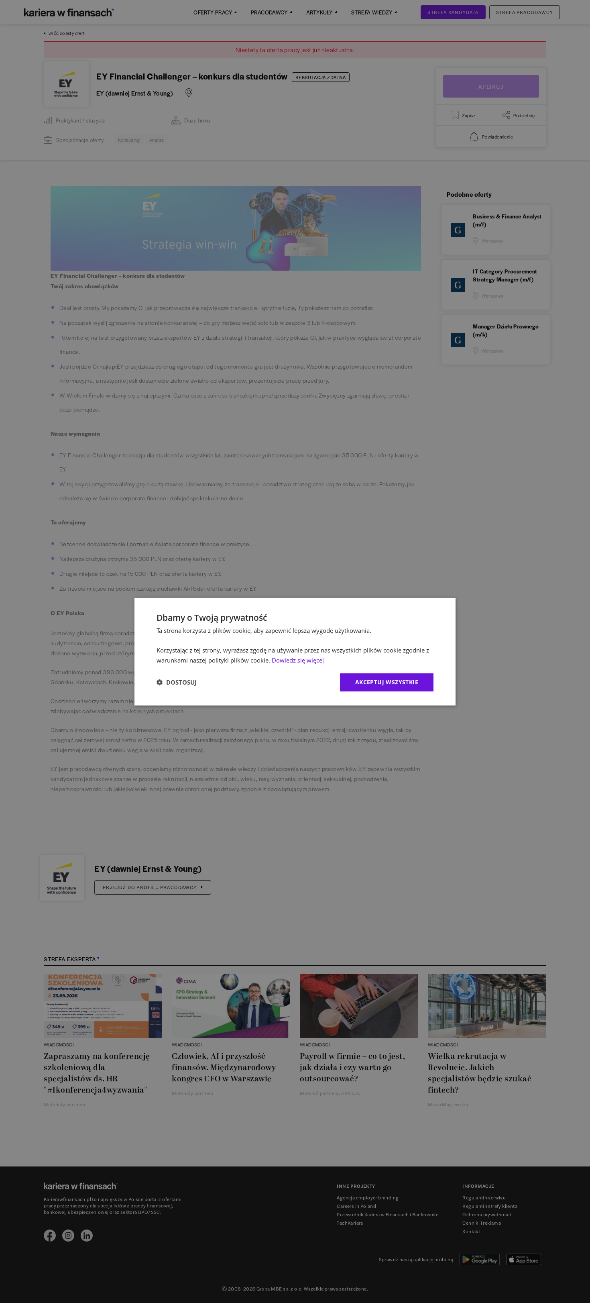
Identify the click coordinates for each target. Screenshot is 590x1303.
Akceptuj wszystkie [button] (386, 682)
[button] (177, 682)
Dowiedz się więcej (298, 660)
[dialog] (295, 651)
